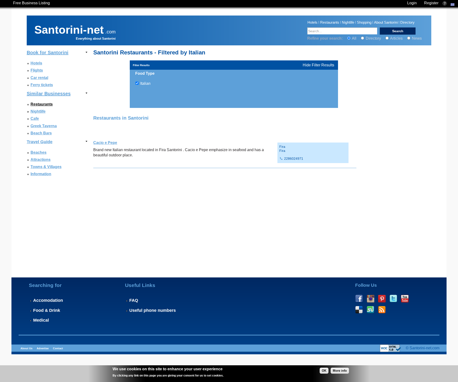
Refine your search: (325, 38)
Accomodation (48, 300)
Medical (41, 320)
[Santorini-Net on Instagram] (370, 298)
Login (412, 3)
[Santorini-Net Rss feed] (382, 310)
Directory (407, 22)
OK (324, 370)
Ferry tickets (42, 85)
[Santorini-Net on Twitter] (393, 298)
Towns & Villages (46, 167)
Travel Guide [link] (39, 141)
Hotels (312, 22)
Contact (58, 348)
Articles (396, 38)
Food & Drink (46, 310)
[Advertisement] (392, 238)
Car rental (39, 78)
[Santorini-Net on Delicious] (359, 310)
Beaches (39, 152)
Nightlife (348, 22)
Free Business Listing (31, 3)
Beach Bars (41, 133)
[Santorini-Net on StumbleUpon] (370, 310)
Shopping (364, 22)
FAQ (133, 300)
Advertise (43, 348)
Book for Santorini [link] (47, 52)
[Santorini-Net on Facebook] (359, 298)
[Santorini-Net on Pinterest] (382, 298)
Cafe (35, 119)
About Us (26, 348)
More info (340, 370)
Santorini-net (69, 28)
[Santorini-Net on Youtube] (405, 298)
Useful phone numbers (152, 310)
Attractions (41, 160)
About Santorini (386, 22)
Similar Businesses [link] (49, 93)
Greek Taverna (44, 126)
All (354, 38)
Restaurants (329, 22)
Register (431, 3)
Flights (37, 70)
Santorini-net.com (424, 348)
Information (41, 174)
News (416, 38)
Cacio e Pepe (105, 143)
